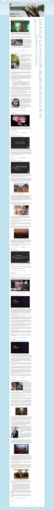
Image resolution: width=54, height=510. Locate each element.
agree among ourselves (26, 244)
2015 (35, 33)
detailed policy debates (26, 202)
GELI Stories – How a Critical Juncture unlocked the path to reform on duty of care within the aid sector (41, 66)
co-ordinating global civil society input (25, 397)
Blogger (29, 505)
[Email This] (21, 50)
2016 (35, 32)
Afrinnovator (40, 35)
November (36, 37)
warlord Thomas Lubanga (28, 96)
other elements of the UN (26, 416)
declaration (16, 80)
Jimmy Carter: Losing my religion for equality (41, 51)
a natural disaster (15, 359)
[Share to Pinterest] (24, 50)
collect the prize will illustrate (22, 315)
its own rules (25, 317)
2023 (35, 26)
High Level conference (23, 63)
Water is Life (12, 354)
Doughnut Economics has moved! (40, 55)
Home (21, 500)
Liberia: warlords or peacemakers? (17, 160)
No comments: (19, 110)
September (36, 62)
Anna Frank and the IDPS (15, 52)
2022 (35, 27)
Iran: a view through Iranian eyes (36, 47)
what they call (19, 149)
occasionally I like (28, 127)
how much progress (17, 223)
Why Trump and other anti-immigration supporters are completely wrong (40, 23)
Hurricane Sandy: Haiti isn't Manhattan (17, 19)
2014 (35, 34)
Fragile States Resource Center (40, 59)
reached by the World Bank (20, 416)
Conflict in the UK (14, 273)
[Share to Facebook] (23, 50)
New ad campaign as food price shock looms (19, 340)
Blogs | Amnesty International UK (41, 41)
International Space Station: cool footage (18, 113)
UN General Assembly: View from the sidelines (19, 380)
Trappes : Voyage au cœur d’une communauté (41, 98)
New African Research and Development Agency (19, 481)
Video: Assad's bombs (15, 250)
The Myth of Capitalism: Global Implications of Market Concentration (41, 88)
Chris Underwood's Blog (15, 2)
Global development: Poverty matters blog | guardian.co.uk (41, 78)
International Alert (13, 397)
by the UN (24, 174)
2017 (35, 31)
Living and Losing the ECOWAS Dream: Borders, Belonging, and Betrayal (40, 32)
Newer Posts (12, 500)
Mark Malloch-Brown (23, 418)
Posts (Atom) (15, 501)
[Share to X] (23, 110)
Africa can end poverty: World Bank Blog (40, 27)
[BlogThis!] (22, 50)
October (36, 38)
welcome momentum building (22, 400)
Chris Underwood (14, 50)
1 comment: (19, 50)
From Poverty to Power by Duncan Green (41, 64)
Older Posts (30, 500)
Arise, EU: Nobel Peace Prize (36, 55)
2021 (35, 28)
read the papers (12, 393)
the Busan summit (29, 55)
